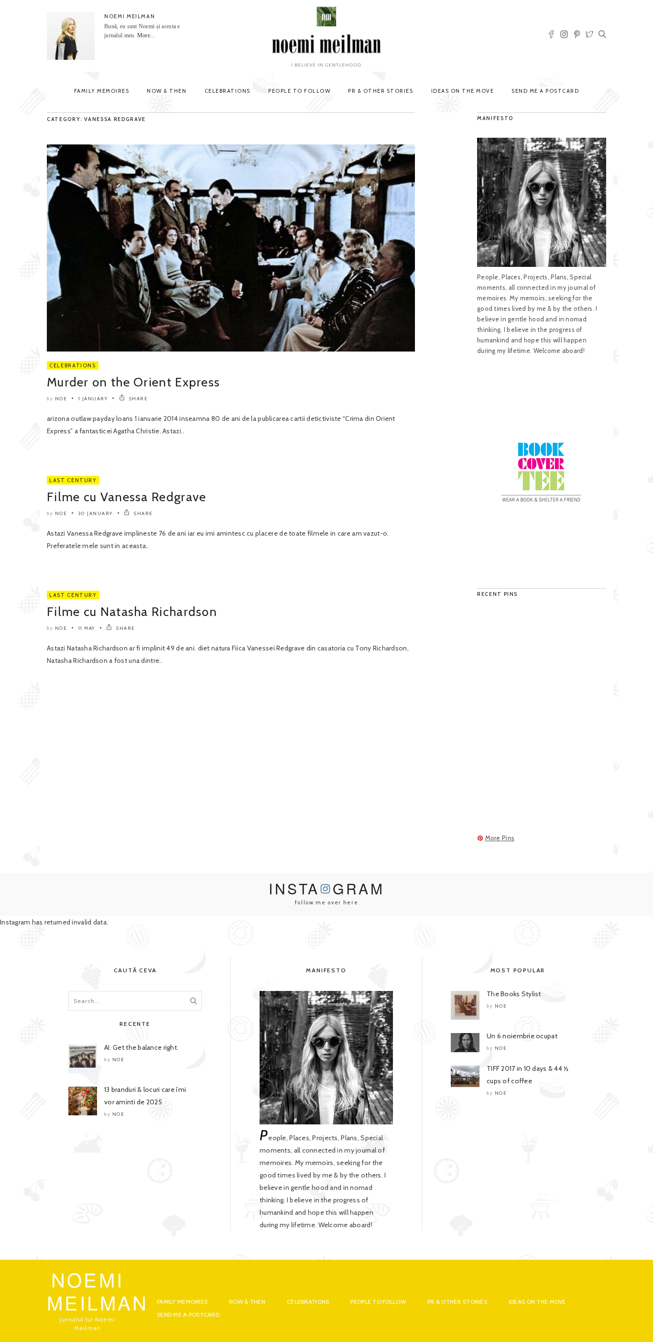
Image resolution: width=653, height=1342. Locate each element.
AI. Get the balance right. (141, 1047)
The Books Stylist (514, 994)
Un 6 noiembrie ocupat (522, 1036)
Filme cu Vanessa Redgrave (127, 497)
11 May (86, 628)
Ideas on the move (462, 91)
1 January (93, 399)
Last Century (73, 480)
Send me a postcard (545, 91)
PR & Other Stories (380, 91)
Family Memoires (102, 91)
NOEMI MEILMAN (129, 16)
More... (146, 35)
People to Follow (299, 91)
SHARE (137, 399)
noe (61, 399)
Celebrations (227, 91)
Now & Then (166, 91)
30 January (95, 513)
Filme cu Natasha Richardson (132, 611)
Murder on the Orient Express (133, 382)
